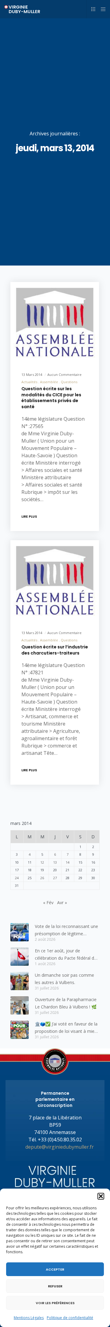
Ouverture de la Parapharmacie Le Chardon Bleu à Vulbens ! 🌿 (66, 1003)
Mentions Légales (29, 1317)
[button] (101, 1196)
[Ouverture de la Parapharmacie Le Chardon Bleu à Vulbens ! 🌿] (19, 1005)
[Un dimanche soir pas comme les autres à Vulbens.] (19, 981)
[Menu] (101, 9)
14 (67, 862)
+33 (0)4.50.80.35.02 (60, 1139)
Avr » (62, 902)
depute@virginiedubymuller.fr (59, 1146)
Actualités (29, 382)
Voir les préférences (55, 1302)
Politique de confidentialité (70, 1317)
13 (55, 862)
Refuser (55, 1286)
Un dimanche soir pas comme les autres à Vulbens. (64, 978)
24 (17, 878)
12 (42, 862)
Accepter (55, 1269)
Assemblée (49, 382)
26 (42, 878)
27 (55, 878)
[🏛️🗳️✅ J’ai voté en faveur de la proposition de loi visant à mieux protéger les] (19, 1029)
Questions (69, 382)
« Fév (48, 902)
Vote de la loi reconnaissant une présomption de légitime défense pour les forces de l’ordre (66, 930)
